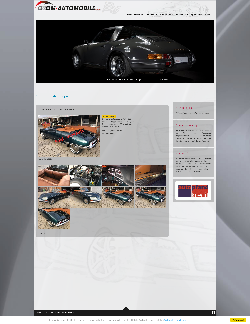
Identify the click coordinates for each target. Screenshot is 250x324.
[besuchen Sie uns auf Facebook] (212, 312)
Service (179, 14)
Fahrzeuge (139, 14)
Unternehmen (166, 14)
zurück (42, 233)
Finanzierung (153, 14)
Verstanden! (238, 319)
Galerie (207, 14)
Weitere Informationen (175, 320)
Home (129, 14)
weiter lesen (163, 79)
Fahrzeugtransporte (193, 14)
